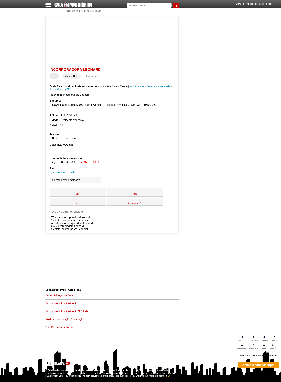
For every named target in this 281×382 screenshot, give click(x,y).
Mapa (134, 194)
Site (77, 194)
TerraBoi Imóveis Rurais (59, 327)
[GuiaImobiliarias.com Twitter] (47, 379)
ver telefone (72, 138)
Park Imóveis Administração (61, 303)
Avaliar (78, 203)
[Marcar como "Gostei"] (52, 76)
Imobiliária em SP (60, 89)
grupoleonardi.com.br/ (63, 172)
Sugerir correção (134, 203)
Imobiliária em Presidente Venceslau (151, 86)
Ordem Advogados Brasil (59, 295)
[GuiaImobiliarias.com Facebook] (46, 379)
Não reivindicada (93, 76)
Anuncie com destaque (258, 365)
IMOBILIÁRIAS (73, 4)
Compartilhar (71, 76)
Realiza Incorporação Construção (64, 319)
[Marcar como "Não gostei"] (56, 76)
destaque (259, 4)
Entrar (238, 4)
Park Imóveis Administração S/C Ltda (66, 311)
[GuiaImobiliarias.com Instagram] (49, 379)
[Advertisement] (110, 42)
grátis (270, 4)
